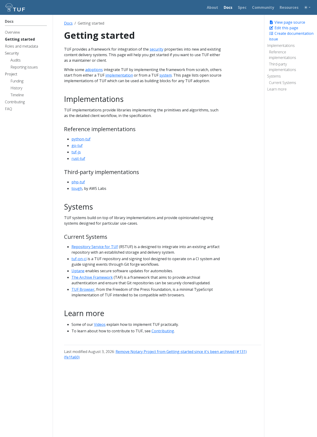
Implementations (281, 45)
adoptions (94, 69)
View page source (289, 22)
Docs (68, 23)
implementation (119, 75)
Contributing (163, 330)
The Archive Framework (92, 277)
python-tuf (81, 139)
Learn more (277, 89)
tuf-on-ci (79, 258)
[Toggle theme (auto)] (307, 7)
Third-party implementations (282, 67)
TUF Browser (82, 289)
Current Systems (282, 82)
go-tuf (77, 145)
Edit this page (286, 27)
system (165, 75)
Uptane (77, 270)
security (156, 49)
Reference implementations (282, 54)
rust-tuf (78, 158)
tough (76, 188)
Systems (274, 76)
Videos (100, 324)
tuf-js (76, 152)
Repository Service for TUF (94, 246)
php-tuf (78, 182)
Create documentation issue (291, 36)
